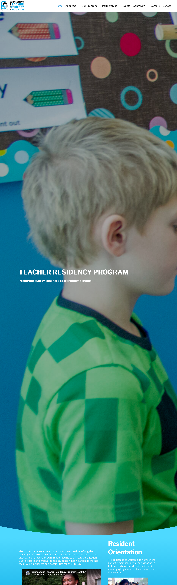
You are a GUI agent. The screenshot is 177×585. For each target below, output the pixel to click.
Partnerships (109, 5)
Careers (155, 5)
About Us (71, 5)
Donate (167, 5)
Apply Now (139, 5)
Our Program (89, 5)
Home (59, 5)
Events (126, 5)
